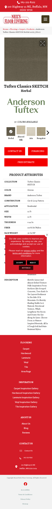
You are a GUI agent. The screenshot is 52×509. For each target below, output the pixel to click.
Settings (26, 268)
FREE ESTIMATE (26, 162)
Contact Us (15, 151)
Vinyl (26, 362)
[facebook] (26, 484)
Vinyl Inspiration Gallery (26, 402)
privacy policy (30, 250)
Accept (19, 262)
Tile (26, 367)
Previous (4, 131)
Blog (26, 428)
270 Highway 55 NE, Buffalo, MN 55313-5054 (27, 8)
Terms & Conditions (25, 494)
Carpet (22, 29)
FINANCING (37, 151)
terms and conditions (22, 253)
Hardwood (26, 353)
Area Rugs (26, 371)
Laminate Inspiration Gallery (26, 397)
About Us (26, 424)
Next (47, 131)
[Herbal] (11, 131)
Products (30, 29)
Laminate (26, 358)
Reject (33, 262)
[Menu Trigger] (45, 19)
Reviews (26, 433)
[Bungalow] (41, 131)
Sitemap (25, 504)
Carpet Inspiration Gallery (26, 388)
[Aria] (31, 131)
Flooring (13, 29)
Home (5, 29)
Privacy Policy (25, 499)
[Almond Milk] (21, 130)
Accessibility (25, 490)
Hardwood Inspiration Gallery (26, 393)
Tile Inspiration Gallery (26, 407)
